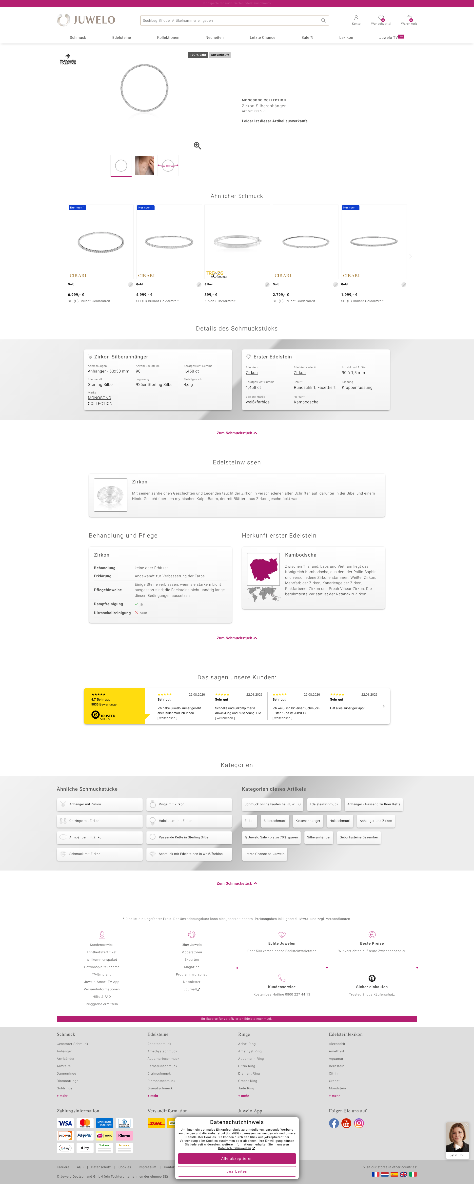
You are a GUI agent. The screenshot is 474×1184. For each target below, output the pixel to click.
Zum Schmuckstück (234, 433)
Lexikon (346, 38)
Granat (334, 1081)
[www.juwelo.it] (413, 1174)
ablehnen (250, 1141)
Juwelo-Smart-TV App (101, 982)
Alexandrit (337, 1044)
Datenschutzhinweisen (234, 1148)
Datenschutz (101, 1167)
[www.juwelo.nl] (385, 1174)
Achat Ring (247, 1044)
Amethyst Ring (250, 1051)
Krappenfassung (357, 388)
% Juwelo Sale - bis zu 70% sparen (271, 837)
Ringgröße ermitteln (102, 1004)
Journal (190, 989)
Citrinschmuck (159, 1073)
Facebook (334, 1123)
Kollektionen (168, 38)
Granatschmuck (160, 1088)
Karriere (63, 1167)
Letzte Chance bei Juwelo (265, 854)
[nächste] (409, 255)
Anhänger (64, 1051)
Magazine (191, 967)
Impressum (147, 1167)
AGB (80, 1167)
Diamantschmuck (162, 1081)
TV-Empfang (102, 974)
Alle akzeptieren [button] (237, 1159)
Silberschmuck (275, 821)
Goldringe (64, 1088)
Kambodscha (306, 402)
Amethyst (336, 1051)
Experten (192, 959)
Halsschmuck (340, 821)
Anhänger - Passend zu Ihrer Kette (373, 804)
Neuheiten (214, 38)
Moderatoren (191, 952)
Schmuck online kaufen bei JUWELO (273, 804)
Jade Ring (246, 1088)
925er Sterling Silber (155, 385)
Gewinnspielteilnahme (101, 967)
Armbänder (66, 1059)
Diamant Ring (249, 1073)
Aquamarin (338, 1059)
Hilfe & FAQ (102, 997)
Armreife (64, 1066)
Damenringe (66, 1073)
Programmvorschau (192, 974)
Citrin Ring (246, 1066)
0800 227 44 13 (297, 994)
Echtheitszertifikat (102, 952)
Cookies (124, 1167)
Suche (324, 20)
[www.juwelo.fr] (375, 1174)
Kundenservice (102, 945)
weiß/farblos (258, 402)
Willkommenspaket (101, 959)
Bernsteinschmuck (163, 1066)
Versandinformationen (102, 989)
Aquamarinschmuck (164, 1059)
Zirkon (252, 373)
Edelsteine (121, 38)
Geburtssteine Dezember (359, 837)
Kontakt (170, 1167)
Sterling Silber (101, 385)
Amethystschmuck (163, 1051)
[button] (356, 20)
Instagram (359, 1123)
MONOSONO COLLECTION (100, 401)
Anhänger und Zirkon (376, 821)
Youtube (346, 1123)
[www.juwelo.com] (403, 1174)
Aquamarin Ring (251, 1059)
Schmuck (78, 38)
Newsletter (192, 982)
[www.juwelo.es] (394, 1174)
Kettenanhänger (308, 821)
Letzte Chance (263, 38)
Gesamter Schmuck (72, 1044)
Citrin (333, 1073)
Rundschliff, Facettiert (315, 388)
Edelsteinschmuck (324, 804)
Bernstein (336, 1066)
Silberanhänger (319, 837)
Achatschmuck (160, 1044)
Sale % (307, 38)
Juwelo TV (391, 38)
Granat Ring (247, 1081)
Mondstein (337, 1088)
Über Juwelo (192, 945)
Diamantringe (68, 1081)
